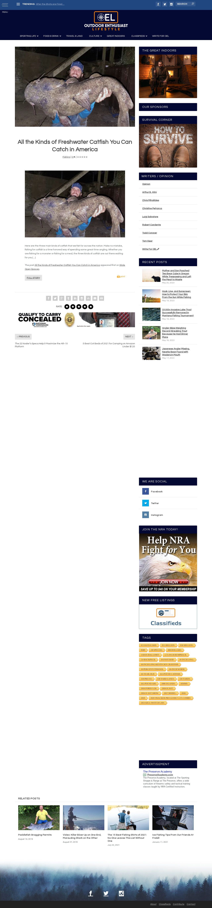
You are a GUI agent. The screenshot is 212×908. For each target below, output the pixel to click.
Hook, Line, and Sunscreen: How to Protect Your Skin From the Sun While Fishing (176, 294)
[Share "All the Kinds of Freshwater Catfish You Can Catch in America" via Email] (95, 298)
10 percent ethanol (152, 669)
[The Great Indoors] (168, 76)
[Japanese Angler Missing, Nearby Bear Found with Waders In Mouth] (151, 353)
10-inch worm (176, 669)
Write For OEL (149, 249)
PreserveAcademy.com (160, 774)
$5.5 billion (168, 645)
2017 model (170, 693)
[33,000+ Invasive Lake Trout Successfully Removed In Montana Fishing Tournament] (151, 314)
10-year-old (147, 674)
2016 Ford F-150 (148, 688)
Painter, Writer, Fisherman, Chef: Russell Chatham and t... (66, 4)
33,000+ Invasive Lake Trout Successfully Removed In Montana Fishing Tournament (178, 313)
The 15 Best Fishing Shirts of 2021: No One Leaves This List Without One (127, 838)
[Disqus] (75, 400)
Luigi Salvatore (150, 217)
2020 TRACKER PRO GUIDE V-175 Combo (170, 698)
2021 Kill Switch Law (152, 703)
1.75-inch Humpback (175, 655)
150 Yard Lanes (165, 679)
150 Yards (185, 679)
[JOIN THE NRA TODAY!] (168, 562)
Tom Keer (147, 241)
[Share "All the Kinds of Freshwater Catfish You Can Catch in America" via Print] (101, 298)
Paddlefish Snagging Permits (35, 835)
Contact (191, 904)
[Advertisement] (168, 420)
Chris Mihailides (150, 200)
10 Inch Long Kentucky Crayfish (159, 664)
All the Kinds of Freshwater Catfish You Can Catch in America (67, 265)
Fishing (66, 157)
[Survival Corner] (168, 145)
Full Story (33, 278)
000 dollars (174, 650)
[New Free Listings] (168, 616)
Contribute (178, 904)
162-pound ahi (148, 684)
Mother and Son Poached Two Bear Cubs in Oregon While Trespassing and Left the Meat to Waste (176, 275)
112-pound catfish (170, 674)
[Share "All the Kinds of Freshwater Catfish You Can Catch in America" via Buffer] (81, 298)
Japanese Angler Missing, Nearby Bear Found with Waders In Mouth (176, 352)
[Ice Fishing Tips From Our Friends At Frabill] (173, 817)
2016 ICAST (167, 688)
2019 (143, 698)
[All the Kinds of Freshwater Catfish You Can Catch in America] (75, 87)
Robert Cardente (151, 225)
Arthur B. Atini (149, 192)
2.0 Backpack (148, 660)
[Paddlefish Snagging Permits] (39, 817)
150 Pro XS (146, 679)
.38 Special (156, 650)
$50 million (186, 645)
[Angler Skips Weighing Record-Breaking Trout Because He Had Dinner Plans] (151, 332)
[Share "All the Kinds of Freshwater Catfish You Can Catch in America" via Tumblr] (68, 298)
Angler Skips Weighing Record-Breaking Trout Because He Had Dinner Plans (175, 332)
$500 (143, 650)
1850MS (184, 684)
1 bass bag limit (150, 655)
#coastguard (148, 645)
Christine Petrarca (152, 208)
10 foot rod (167, 660)
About (153, 904)
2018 (184, 693)
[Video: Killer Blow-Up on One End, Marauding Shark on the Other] (83, 817)
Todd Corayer (149, 233)
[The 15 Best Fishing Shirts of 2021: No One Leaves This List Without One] (128, 817)
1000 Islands (168, 684)
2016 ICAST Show (149, 693)
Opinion (146, 184)
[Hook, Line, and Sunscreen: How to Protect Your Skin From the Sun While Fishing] (151, 296)
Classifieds (165, 904)
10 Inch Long (186, 660)
